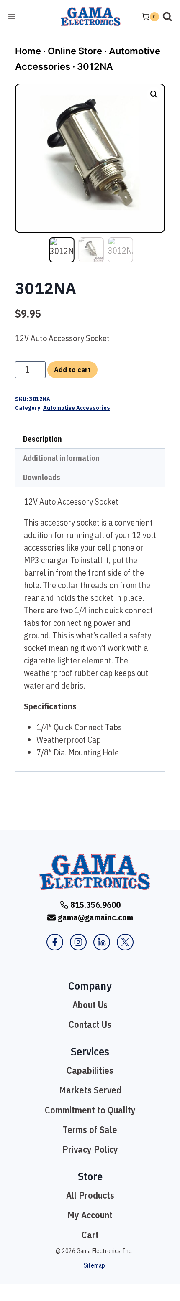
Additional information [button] (61, 458)
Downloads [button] (41, 477)
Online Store (75, 51)
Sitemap (94, 1265)
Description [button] (42, 439)
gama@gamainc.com (95, 917)
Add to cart (72, 370)
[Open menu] (12, 16)
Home (28, 51)
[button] (154, 94)
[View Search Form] (167, 16)
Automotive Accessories (76, 408)
